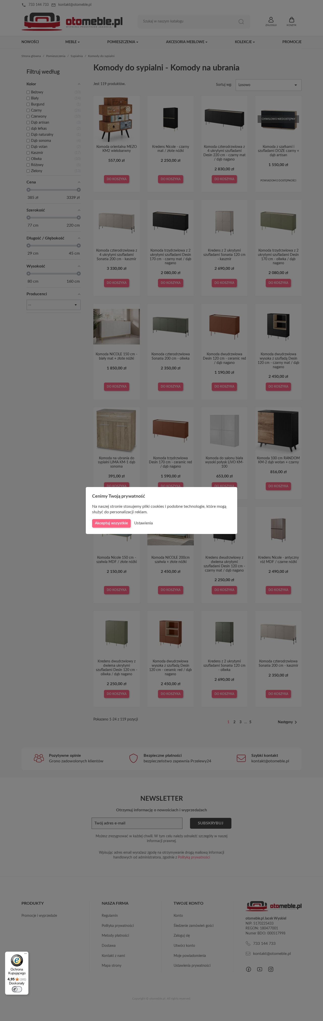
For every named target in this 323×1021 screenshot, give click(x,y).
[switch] (17, 989)
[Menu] (25, 955)
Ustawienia (143, 523)
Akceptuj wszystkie (111, 523)
